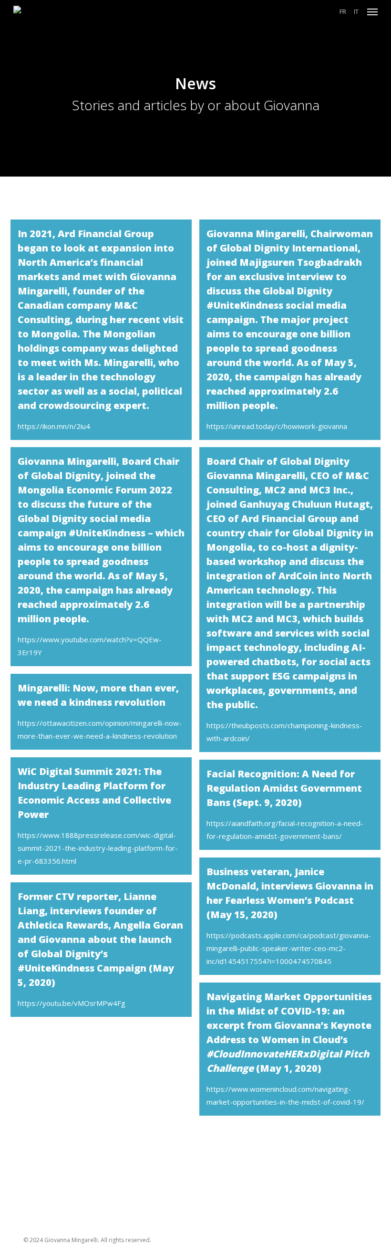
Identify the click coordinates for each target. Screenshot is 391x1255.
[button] (372, 11)
